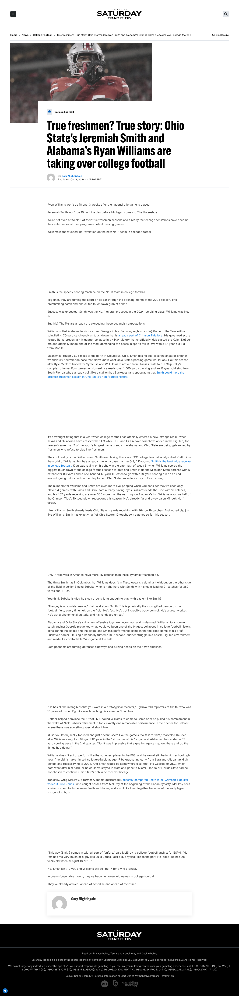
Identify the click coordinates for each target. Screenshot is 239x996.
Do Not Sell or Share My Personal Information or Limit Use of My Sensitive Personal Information (119, 975)
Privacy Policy (101, 953)
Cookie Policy (149, 953)
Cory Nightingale (72, 175)
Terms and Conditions (122, 953)
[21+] (104, 983)
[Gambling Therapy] (130, 984)
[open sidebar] (13, 14)
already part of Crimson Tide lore (140, 335)
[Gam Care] (115, 983)
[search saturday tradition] (226, 14)
